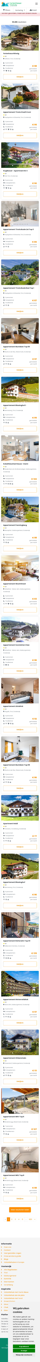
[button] (12, 48)
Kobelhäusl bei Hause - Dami (15, 464)
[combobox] (20, 10)
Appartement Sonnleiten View (16, 645)
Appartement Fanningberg (15, 525)
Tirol (5, 1272)
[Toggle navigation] (36, 4)
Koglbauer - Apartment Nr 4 (15, 171)
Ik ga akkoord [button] (24, 1346)
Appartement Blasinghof (14, 882)
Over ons (7, 1247)
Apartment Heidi (10, 823)
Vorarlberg (8, 1285)
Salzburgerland (10, 1276)
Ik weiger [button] (24, 1350)
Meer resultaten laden (20, 1210)
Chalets (7, 1307)
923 (30, 1219)
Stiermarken (9, 1282)
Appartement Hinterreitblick (15, 999)
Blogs (6, 1259)
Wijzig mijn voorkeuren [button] (24, 1355)
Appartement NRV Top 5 (13, 1116)
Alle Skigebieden (10, 1270)
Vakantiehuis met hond (13, 1298)
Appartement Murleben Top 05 (16, 347)
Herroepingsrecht (7, 1348)
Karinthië (7, 1279)
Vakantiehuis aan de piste (14, 1295)
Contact (7, 1250)
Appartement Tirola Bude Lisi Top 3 (18, 229)
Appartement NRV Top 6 (13, 1175)
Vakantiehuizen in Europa (14, 1262)
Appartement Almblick (13, 706)
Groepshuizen (9, 1301)
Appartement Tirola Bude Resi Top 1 (18, 288)
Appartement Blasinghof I (14, 405)
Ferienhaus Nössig (11, 53)
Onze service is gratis (12, 1256)
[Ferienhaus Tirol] (11, 4)
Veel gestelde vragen (12, 1253)
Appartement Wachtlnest (14, 584)
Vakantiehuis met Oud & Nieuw (16, 1292)
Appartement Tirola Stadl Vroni (17, 112)
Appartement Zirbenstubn (14, 1058)
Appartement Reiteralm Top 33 (16, 941)
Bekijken (20, 77)
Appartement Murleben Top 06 (16, 765)
